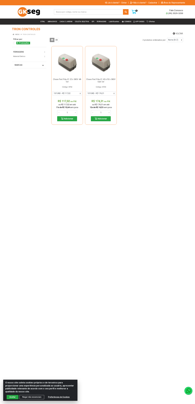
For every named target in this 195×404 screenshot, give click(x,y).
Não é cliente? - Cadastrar (145, 3)
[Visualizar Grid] (52, 40)
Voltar (179, 33)
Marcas (18, 65)
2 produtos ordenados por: (154, 40)
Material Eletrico (19, 56)
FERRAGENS (18, 52)
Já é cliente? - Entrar (117, 3)
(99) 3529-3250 (175, 13)
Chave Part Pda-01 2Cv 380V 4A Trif (67, 80)
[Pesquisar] (126, 12)
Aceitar (12, 397)
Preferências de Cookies (59, 397)
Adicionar (68, 118)
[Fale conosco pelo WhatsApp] (188, 391)
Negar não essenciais (31, 397)
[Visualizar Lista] (56, 40)
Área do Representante (174, 3)
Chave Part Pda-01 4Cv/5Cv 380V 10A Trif (101, 80)
